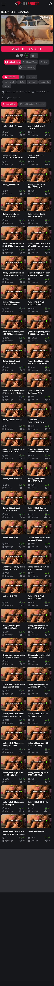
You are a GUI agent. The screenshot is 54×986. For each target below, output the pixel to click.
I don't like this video (21, 55)
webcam (32, 77)
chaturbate (45, 82)
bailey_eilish (9, 82)
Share (46, 62)
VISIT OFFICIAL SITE (27, 49)
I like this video (17, 55)
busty (7, 86)
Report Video (31, 62)
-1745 (22, 82)
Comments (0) (29, 67)
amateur (32, 82)
